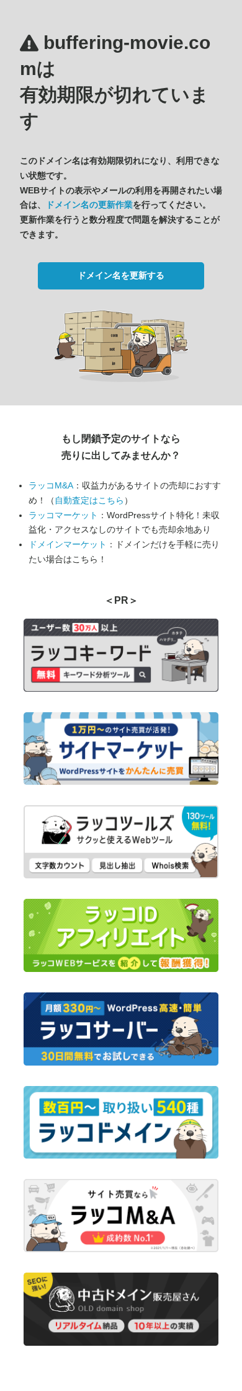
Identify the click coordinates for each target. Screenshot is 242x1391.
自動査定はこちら (89, 500)
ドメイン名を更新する (121, 275)
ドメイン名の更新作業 (89, 205)
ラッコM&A (51, 485)
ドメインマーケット (68, 544)
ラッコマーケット (63, 515)
